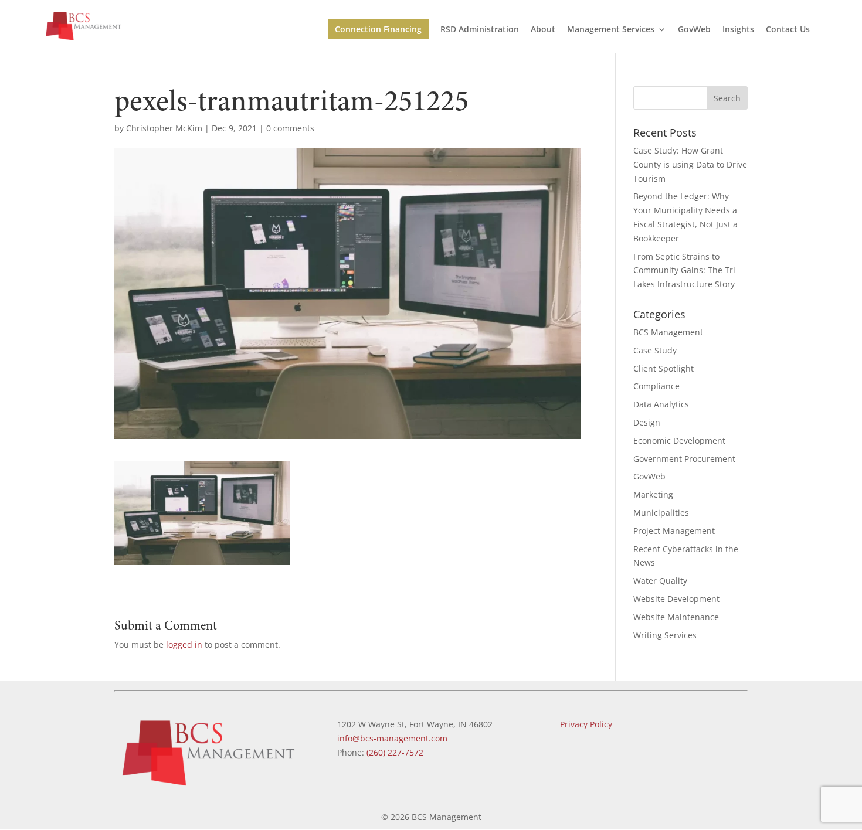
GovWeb (694, 30)
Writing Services (665, 635)
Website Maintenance (676, 616)
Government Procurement (684, 458)
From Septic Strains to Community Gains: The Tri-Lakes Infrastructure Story (685, 270)
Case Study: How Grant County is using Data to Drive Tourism (690, 164)
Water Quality (660, 580)
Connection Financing (378, 29)
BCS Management (668, 332)
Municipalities (661, 512)
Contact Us (788, 30)
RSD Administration (479, 30)
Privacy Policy (586, 724)
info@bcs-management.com (392, 738)
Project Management (674, 530)
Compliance (656, 386)
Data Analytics (661, 404)
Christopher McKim (164, 128)
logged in (184, 644)
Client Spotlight (663, 368)
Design (646, 422)
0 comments (290, 128)
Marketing (653, 494)
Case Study (655, 350)
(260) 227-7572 (394, 752)
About (543, 30)
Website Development (676, 598)
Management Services (610, 30)
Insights (738, 30)
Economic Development (679, 440)
